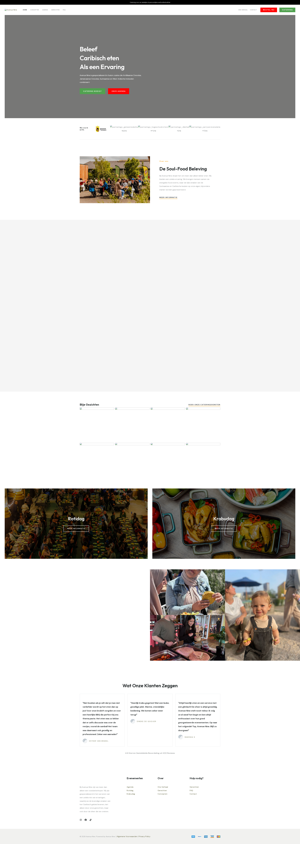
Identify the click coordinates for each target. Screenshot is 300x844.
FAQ (191, 790)
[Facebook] (86, 820)
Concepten (162, 794)
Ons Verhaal (163, 787)
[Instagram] (81, 820)
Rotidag (130, 790)
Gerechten (162, 790)
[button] (268, 10)
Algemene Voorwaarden (127, 836)
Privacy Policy (145, 836)
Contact (193, 794)
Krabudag (131, 794)
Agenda (130, 787)
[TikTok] (91, 820)
